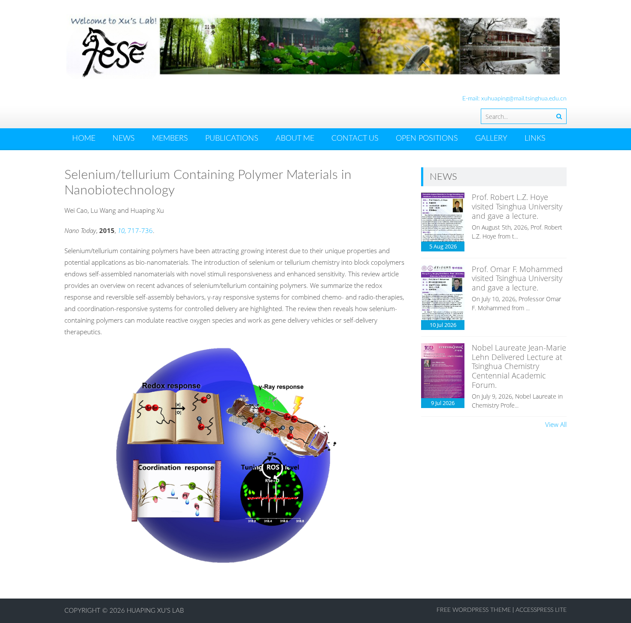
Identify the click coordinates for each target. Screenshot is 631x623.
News (123, 138)
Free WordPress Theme (474, 610)
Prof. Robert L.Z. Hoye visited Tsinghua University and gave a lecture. (517, 206)
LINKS (535, 138)
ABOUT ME (295, 138)
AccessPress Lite (541, 610)
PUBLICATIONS (231, 138)
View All (556, 424)
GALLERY (491, 138)
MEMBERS (170, 138)
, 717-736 (135, 230)
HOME (83, 138)
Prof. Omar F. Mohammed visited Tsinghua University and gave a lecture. (517, 278)
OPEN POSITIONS (427, 138)
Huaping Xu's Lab (155, 611)
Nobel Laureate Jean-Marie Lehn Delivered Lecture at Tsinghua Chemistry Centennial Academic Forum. (519, 366)
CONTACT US (355, 138)
